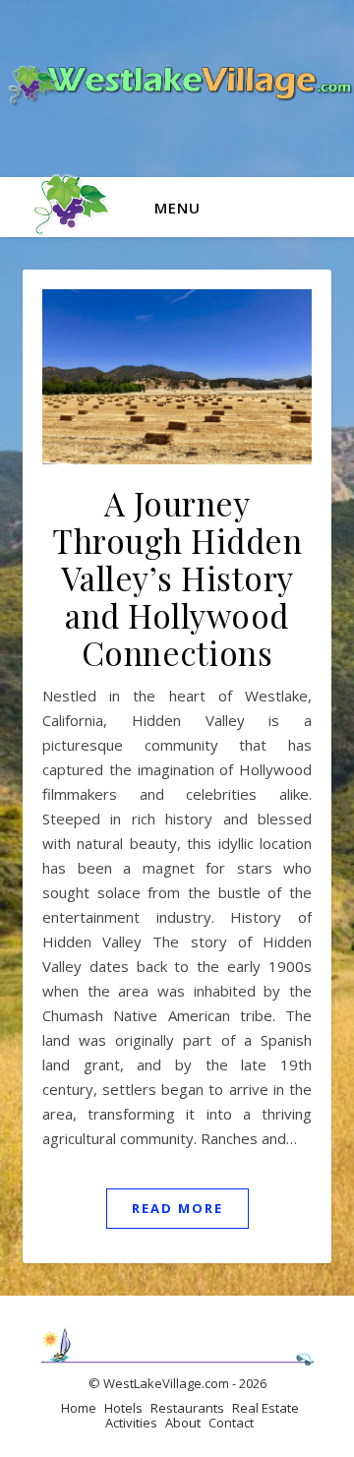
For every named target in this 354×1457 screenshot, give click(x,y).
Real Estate (265, 1408)
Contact (231, 1422)
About (183, 1422)
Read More (177, 1208)
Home (78, 1408)
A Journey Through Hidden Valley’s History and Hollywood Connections (177, 577)
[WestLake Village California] (177, 88)
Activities (131, 1422)
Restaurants (187, 1408)
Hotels (123, 1408)
